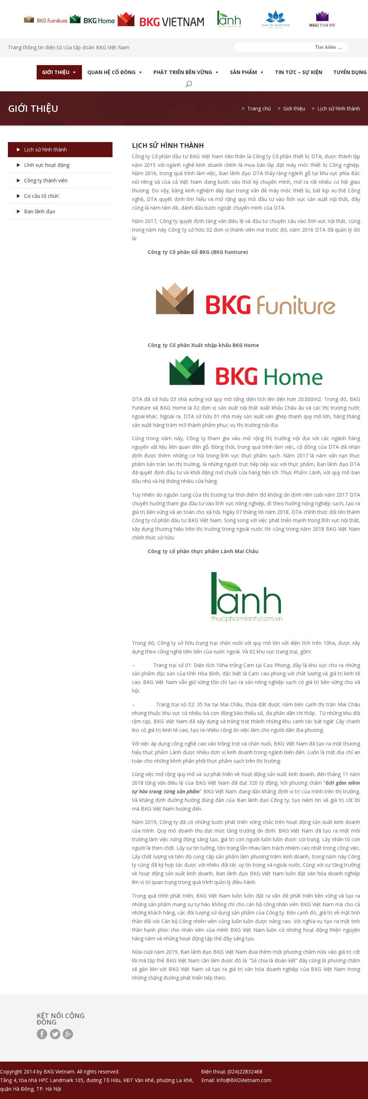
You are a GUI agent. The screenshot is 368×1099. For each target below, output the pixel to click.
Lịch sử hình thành (45, 149)
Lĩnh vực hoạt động (46, 164)
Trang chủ (259, 108)
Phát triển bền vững (182, 72)
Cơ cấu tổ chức (41, 195)
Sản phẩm (243, 72)
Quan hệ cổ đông (111, 72)
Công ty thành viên (46, 180)
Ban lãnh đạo (39, 211)
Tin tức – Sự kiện (298, 72)
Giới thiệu (55, 72)
